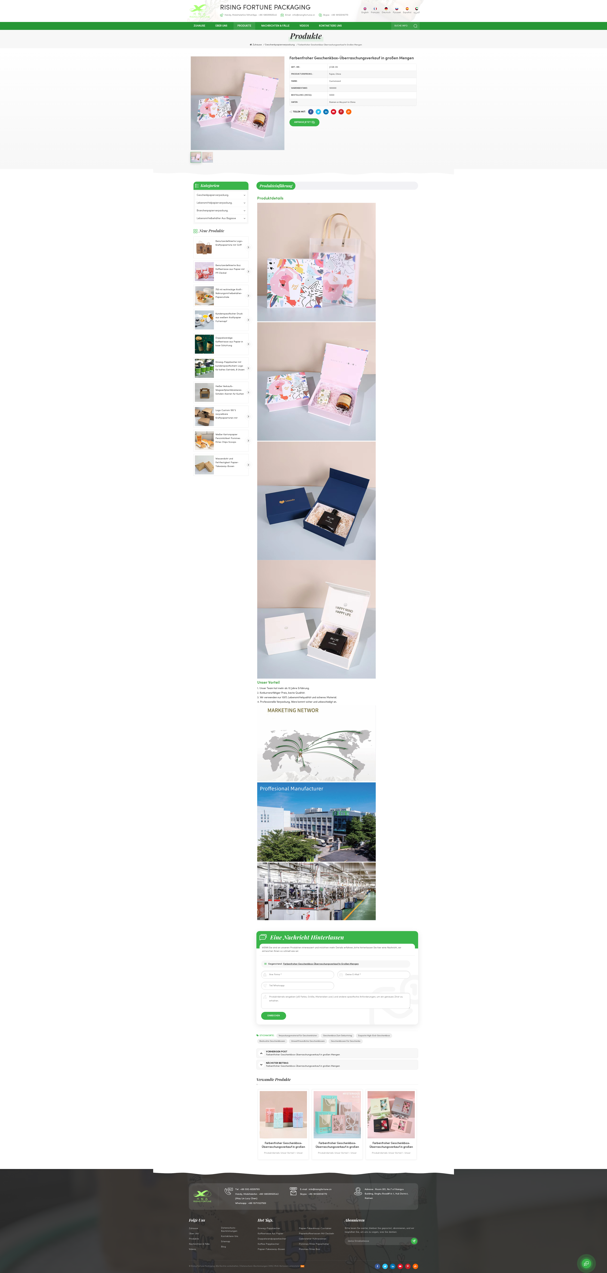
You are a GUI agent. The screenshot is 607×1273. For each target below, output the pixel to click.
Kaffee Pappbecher (268, 1244)
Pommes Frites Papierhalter (314, 1244)
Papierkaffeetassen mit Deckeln (316, 1234)
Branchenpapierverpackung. (212, 210)
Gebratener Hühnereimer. (313, 1239)
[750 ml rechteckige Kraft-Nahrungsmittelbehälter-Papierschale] (204, 295)
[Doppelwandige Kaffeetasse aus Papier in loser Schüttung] (204, 344)
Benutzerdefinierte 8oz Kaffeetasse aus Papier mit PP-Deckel (230, 269)
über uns (221, 26)
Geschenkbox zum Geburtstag (337, 1036)
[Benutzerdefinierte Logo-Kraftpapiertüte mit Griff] (204, 247)
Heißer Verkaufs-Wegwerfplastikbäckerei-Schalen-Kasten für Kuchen (229, 390)
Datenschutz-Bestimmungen (229, 1229)
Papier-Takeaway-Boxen (271, 1249)
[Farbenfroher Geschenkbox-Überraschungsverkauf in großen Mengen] (286, 1114)
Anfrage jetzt (302, 122)
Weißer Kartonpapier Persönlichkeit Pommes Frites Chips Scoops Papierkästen (227, 439)
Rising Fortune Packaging (265, 8)
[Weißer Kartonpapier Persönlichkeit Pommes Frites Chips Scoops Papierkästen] (204, 440)
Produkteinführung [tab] (276, 185)
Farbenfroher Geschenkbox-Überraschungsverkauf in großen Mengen (321, 964)
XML (271, 1266)
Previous (250, 1124)
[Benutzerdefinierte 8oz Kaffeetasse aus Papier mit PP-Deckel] (204, 271)
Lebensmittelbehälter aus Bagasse (216, 218)
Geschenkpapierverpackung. (213, 195)
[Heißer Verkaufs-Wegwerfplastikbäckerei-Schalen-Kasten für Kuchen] (204, 392)
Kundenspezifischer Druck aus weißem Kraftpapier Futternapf (229, 317)
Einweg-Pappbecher (269, 1228)
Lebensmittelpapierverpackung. (214, 203)
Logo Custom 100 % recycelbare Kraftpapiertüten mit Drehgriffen (226, 414)
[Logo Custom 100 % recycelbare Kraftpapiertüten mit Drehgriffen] (204, 416)
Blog (223, 1247)
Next (423, 1124)
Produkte (244, 26)
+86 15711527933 (257, 1203)
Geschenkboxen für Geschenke (345, 1041)
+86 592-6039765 (250, 1189)
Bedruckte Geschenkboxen (272, 1041)
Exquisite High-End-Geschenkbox (374, 1036)
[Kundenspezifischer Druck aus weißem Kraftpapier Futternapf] (204, 319)
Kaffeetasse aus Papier (270, 1234)
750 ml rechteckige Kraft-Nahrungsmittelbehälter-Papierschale (228, 293)
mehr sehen (284, 1157)
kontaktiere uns (330, 26)
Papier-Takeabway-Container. (315, 1228)
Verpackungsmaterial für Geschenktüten (298, 1036)
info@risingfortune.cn (303, 15)
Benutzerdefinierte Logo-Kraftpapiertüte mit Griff (229, 243)
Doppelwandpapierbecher (272, 1239)
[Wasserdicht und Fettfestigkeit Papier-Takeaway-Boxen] (204, 464)
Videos (304, 26)
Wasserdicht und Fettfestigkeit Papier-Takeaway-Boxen (227, 462)
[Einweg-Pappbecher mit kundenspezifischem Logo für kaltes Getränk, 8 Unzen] (204, 368)
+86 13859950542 (268, 15)
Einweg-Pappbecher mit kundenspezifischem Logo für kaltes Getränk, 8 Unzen (230, 366)
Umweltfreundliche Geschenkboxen (308, 1041)
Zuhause (199, 26)
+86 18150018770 (339, 15)
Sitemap (225, 1241)
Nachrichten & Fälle (275, 26)
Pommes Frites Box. (309, 1249)
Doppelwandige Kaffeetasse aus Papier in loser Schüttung (229, 342)
